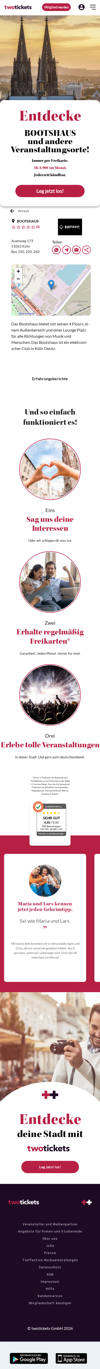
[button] (81, 7)
